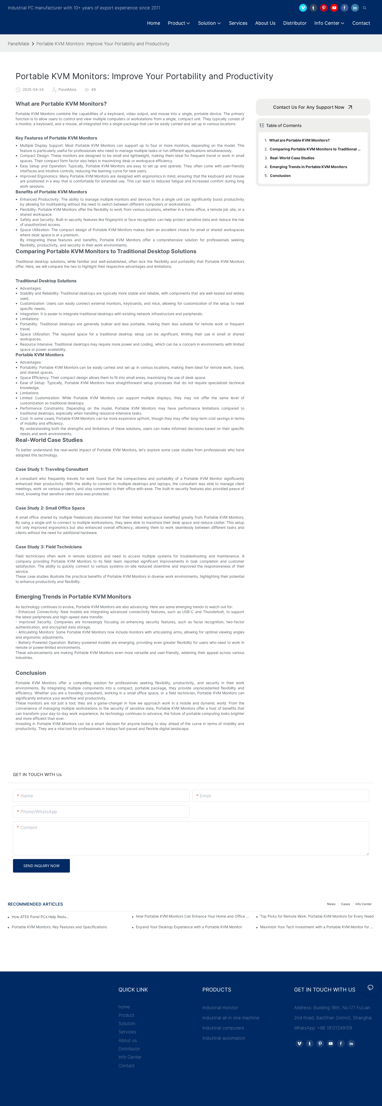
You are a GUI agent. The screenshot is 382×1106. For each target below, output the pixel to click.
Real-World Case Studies (292, 158)
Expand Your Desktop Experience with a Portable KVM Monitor (189, 927)
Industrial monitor (220, 1007)
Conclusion (280, 175)
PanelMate (18, 43)
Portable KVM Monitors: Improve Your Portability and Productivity (102, 43)
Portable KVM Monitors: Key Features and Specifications (59, 927)
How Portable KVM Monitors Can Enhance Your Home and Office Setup (193, 916)
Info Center (363, 904)
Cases (345, 904)
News (331, 904)
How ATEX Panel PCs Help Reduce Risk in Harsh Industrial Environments (41, 916)
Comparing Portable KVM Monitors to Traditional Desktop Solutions (316, 149)
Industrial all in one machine (230, 1017)
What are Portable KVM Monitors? (299, 140)
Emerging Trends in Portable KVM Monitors (308, 166)
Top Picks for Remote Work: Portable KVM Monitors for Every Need (317, 916)
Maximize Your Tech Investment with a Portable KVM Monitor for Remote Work (317, 927)
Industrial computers (223, 1028)
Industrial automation (223, 1038)
